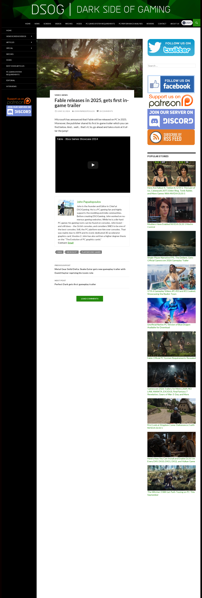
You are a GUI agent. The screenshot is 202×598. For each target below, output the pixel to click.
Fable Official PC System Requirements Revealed (171, 358)
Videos (58, 24)
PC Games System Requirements (100, 24)
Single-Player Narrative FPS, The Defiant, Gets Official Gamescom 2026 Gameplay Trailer (170, 259)
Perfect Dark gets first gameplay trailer (75, 282)
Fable (59, 252)
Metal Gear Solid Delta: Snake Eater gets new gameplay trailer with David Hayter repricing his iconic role (90, 269)
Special (9, 48)
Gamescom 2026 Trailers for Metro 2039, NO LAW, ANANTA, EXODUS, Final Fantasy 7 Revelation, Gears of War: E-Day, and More (169, 391)
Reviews (150, 24)
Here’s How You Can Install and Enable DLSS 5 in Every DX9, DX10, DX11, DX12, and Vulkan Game (171, 460)
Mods (79, 24)
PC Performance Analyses (131, 24)
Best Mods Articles (15, 66)
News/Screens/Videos (16, 36)
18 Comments (106, 111)
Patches (68, 24)
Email (71, 242)
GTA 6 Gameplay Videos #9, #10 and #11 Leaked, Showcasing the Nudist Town (171, 292)
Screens (47, 24)
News (37, 24)
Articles (10, 42)
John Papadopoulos (84, 111)
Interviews (11, 86)
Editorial (10, 80)
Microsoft (72, 252)
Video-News (61, 95)
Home (27, 24)
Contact (162, 24)
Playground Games (91, 252)
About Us (174, 24)
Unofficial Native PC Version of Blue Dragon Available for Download (168, 326)
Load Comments (89, 298)
